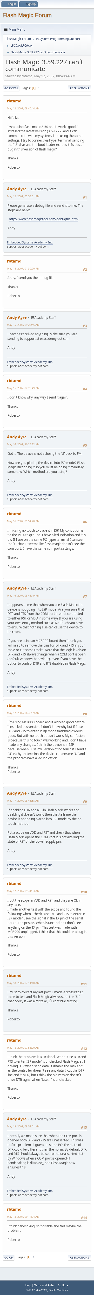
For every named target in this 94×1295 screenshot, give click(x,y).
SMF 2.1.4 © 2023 (36, 1290)
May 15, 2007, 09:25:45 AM (23, 325)
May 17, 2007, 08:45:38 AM (23, 800)
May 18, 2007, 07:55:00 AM (23, 1047)
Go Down (11, 88)
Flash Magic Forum (27, 15)
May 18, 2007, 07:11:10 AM (23, 983)
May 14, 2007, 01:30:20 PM (23, 268)
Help (28, 1285)
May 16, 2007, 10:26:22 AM (23, 444)
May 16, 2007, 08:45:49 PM (23, 595)
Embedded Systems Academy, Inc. (30, 242)
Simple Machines (58, 1290)
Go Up (8, 1257)
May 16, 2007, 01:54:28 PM (23, 521)
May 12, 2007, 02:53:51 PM (23, 196)
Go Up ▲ (63, 1285)
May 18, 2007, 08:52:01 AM (23, 1126)
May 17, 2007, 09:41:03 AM (23, 891)
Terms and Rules (44, 1285)
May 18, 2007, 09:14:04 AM (23, 1216)
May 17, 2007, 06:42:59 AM (23, 713)
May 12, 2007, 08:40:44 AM (23, 108)
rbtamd (14, 101)
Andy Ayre (17, 189)
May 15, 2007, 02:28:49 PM (23, 388)
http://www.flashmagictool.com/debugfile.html (43, 219)
